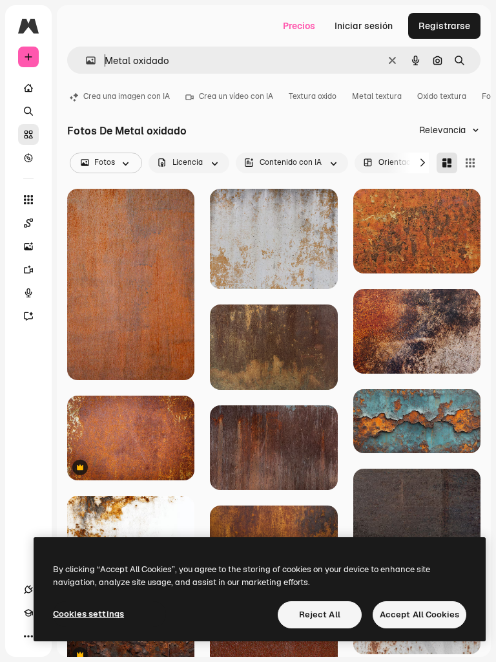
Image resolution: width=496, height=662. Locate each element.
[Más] (28, 636)
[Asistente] (28, 316)
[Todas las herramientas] (28, 199)
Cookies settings (88, 613)
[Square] (470, 163)
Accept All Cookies (419, 614)
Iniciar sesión (364, 26)
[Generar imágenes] (28, 246)
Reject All (319, 614)
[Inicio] (28, 88)
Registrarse (444, 26)
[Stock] (28, 134)
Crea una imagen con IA (126, 96)
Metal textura (377, 96)
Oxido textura (441, 96)
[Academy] (28, 613)
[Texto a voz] (28, 293)
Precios (299, 26)
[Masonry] (447, 163)
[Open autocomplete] (85, 60)
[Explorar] (28, 157)
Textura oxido (312, 96)
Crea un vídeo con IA (236, 96)
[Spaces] (28, 223)
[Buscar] (28, 111)
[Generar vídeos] (28, 269)
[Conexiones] (28, 589)
